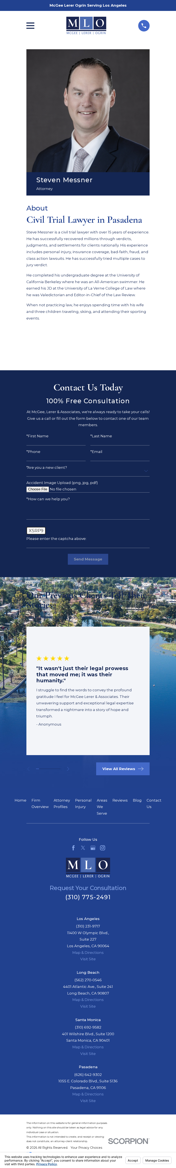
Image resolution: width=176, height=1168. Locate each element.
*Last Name (101, 436)
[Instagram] (102, 847)
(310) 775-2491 (88, 897)
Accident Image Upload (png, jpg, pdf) (62, 483)
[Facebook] (73, 847)
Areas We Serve (102, 807)
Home (20, 800)
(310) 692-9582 (88, 1027)
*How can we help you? (48, 499)
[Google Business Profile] (93, 847)
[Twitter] (83, 847)
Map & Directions (88, 952)
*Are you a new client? (46, 467)
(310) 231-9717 (88, 926)
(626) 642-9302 (88, 1074)
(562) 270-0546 (88, 980)
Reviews (120, 800)
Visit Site (88, 959)
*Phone (33, 452)
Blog (137, 800)
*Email (96, 452)
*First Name (37, 436)
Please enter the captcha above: (56, 539)
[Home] (86, 25)
